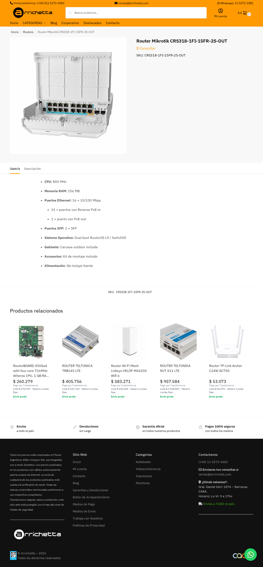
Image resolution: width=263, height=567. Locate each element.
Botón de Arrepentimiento (91, 497)
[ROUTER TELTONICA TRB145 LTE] (80, 341)
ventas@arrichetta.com (133, 3)
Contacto (79, 476)
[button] (244, 12)
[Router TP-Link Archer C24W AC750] (227, 341)
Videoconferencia (148, 469)
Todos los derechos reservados (39, 558)
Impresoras (144, 476)
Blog (76, 483)
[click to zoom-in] (68, 95)
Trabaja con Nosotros (88, 518)
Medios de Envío (84, 511)
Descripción (32, 169)
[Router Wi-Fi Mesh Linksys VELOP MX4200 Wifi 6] (129, 341)
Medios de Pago (84, 504)
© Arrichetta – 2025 (31, 553)
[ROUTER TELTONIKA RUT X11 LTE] (178, 341)
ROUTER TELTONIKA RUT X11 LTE (175, 368)
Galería (15, 169)
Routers (28, 32)
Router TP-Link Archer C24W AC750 (225, 368)
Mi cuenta (220, 16)
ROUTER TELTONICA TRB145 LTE (77, 368)
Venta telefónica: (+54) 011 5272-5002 (38, 3)
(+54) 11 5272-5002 (213, 462)
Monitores (143, 483)
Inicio (15, 32)
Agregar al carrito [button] (31, 405)
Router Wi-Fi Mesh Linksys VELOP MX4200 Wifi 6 (129, 371)
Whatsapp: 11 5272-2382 (236, 3)
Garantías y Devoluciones (90, 490)
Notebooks (143, 462)
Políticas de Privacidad (89, 525)
